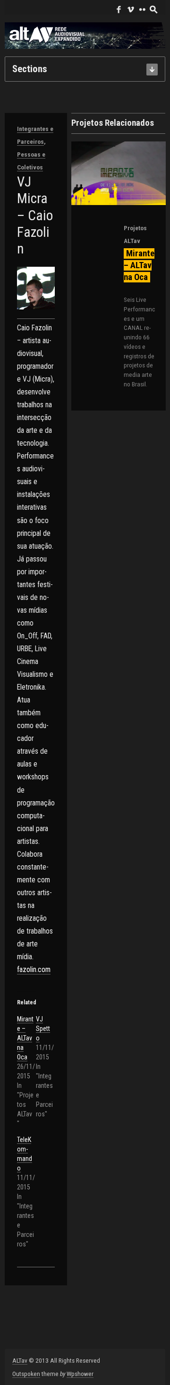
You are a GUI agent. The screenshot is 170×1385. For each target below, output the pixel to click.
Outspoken (26, 1373)
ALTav (19, 1360)
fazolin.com (34, 969)
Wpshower (80, 1373)
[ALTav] (85, 35)
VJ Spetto (43, 1028)
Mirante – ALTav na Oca (25, 1038)
